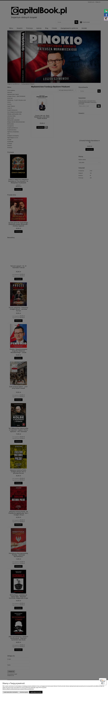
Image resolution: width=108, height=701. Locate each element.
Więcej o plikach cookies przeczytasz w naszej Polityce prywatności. (18, 689)
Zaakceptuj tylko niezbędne (11, 692)
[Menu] (105, 679)
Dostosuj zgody (24, 692)
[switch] (102, 683)
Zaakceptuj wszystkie (35, 692)
